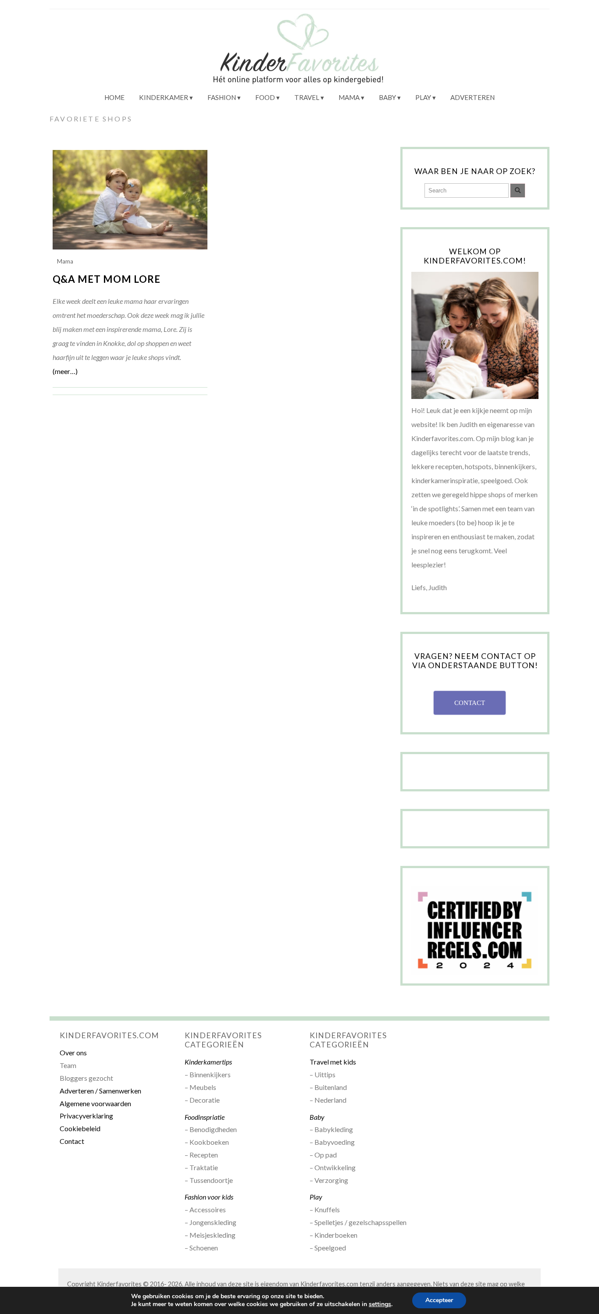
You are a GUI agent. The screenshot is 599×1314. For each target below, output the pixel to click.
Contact (72, 1141)
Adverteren (472, 97)
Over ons (73, 1052)
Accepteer (439, 1300)
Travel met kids (333, 1062)
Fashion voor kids (209, 1197)
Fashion (221, 97)
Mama (349, 97)
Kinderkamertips (208, 1062)
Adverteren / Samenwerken (100, 1090)
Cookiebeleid (80, 1128)
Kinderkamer (163, 97)
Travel (306, 97)
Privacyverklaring (86, 1115)
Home (114, 97)
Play (423, 97)
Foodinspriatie (205, 1117)
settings (380, 1304)
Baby (387, 97)
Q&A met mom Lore (106, 279)
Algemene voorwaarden (95, 1103)
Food (265, 97)
